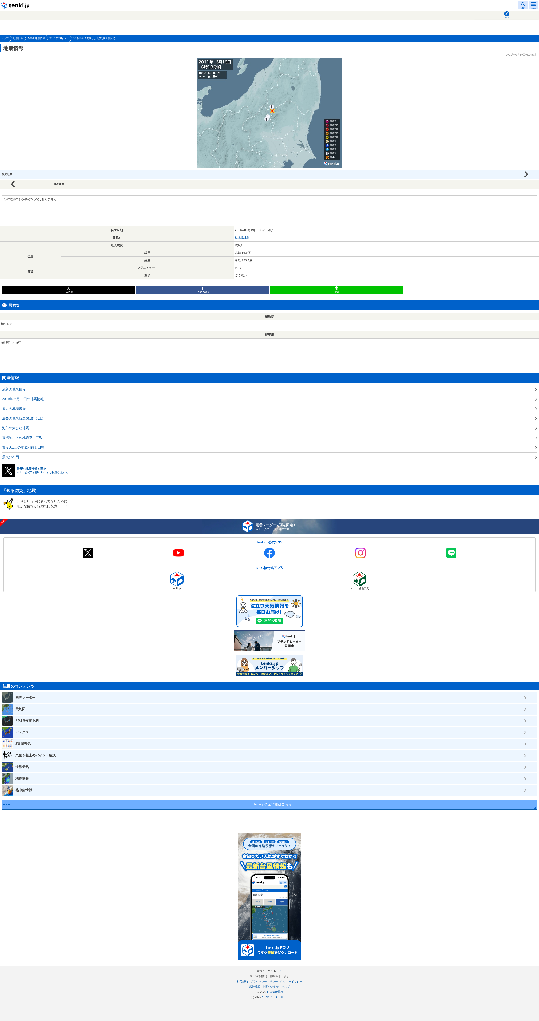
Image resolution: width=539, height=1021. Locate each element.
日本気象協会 (275, 991)
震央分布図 (10, 457)
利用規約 (242, 981)
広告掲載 (254, 986)
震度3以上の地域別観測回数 (23, 447)
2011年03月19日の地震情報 (23, 399)
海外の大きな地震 (15, 428)
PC (280, 971)
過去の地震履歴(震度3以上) (22, 418)
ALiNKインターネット (275, 997)
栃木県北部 (242, 237)
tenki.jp (16, 5)
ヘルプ (286, 986)
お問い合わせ (271, 986)
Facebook (202, 291)
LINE (336, 291)
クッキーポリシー (291, 981)
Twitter (68, 291)
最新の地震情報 (14, 389)
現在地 (506, 18)
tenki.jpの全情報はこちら (273, 804)
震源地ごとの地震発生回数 (22, 437)
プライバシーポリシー (264, 981)
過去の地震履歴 (14, 408)
